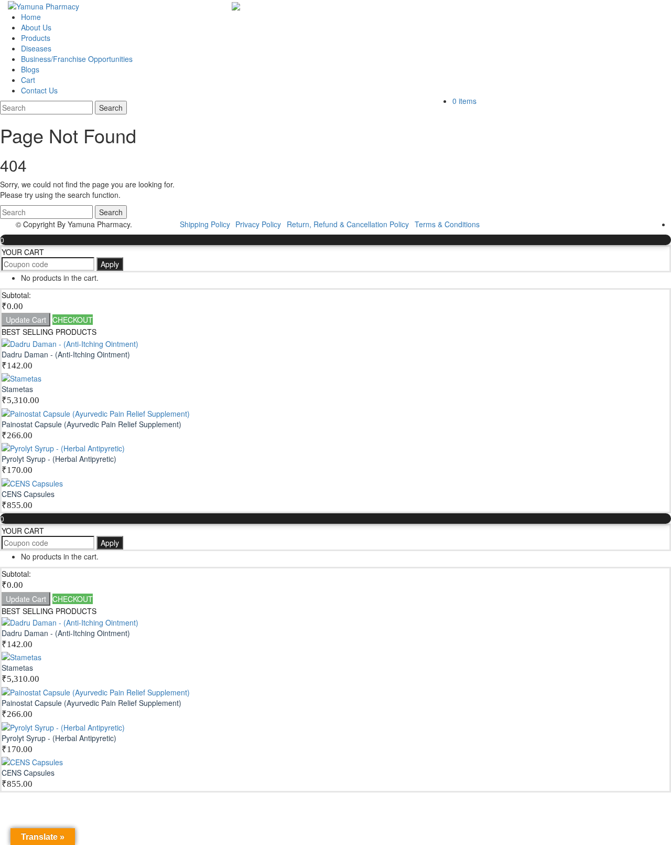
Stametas (17, 389)
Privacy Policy (258, 224)
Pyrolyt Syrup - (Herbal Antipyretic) (59, 458)
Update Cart (26, 319)
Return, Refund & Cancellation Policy (348, 224)
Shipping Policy (205, 224)
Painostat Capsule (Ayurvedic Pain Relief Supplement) (91, 424)
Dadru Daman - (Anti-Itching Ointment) (66, 354)
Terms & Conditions (447, 224)
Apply (110, 264)
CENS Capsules (28, 494)
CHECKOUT (72, 319)
